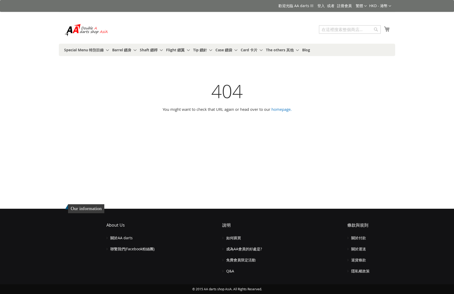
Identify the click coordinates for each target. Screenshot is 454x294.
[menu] (227, 50)
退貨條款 (358, 259)
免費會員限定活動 (241, 259)
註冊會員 (344, 5)
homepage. (281, 109)
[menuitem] (85, 50)
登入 (321, 5)
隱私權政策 (360, 270)
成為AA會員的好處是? (244, 248)
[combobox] (350, 29)
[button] (380, 6)
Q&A (230, 270)
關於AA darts (121, 237)
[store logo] (86, 30)
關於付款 (358, 237)
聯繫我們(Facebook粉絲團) (132, 248)
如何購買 (233, 237)
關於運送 (358, 248)
